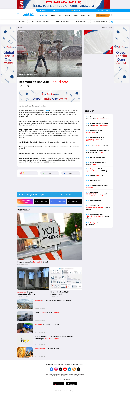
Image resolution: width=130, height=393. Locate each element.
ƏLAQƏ (58, 364)
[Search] (112, 15)
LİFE (60, 15)
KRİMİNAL (67, 15)
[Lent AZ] (28, 14)
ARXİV (62, 364)
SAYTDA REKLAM (50, 364)
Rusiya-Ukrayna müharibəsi (41, 21)
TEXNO (75, 15)
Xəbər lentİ (44, 15)
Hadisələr (22, 21)
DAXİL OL (100, 10)
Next (112, 22)
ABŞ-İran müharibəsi (63, 21)
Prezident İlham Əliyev (100, 21)
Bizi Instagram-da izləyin (26, 201)
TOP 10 (83, 15)
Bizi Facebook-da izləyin (59, 201)
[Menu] (18, 14)
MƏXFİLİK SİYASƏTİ (78, 364)
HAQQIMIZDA (68, 364)
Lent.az (46, 111)
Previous (18, 22)
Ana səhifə (104, 27)
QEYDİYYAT (109, 10)
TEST (89, 15)
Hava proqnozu (81, 21)
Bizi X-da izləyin (73, 201)
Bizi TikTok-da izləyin (42, 201)
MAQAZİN (53, 15)
